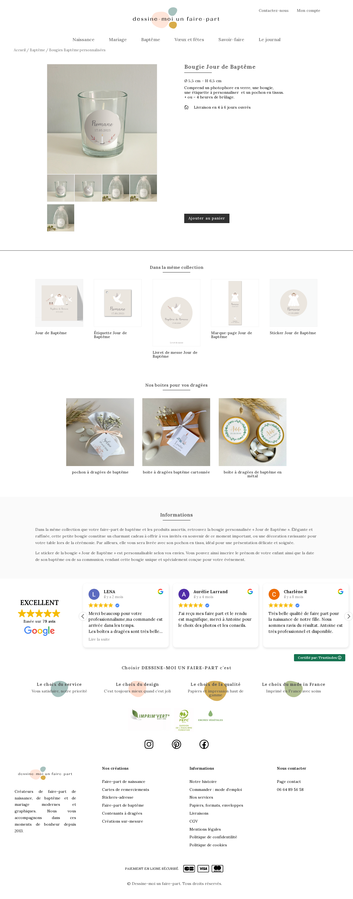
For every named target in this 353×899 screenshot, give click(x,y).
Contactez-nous (273, 11)
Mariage (118, 39)
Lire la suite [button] (99, 639)
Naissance (84, 39)
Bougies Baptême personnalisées (77, 50)
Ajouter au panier (206, 218)
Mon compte (308, 11)
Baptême (150, 39)
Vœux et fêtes (189, 39)
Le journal (269, 39)
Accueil (20, 50)
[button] (348, 616)
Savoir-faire (231, 39)
